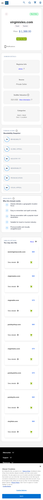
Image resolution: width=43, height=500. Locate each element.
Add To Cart (21, 39)
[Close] (40, 466)
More (32, 242)
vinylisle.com (13, 421)
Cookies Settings (21, 490)
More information (24, 100)
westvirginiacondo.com (16, 252)
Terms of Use (26, 471)
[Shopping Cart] (34, 2)
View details (12, 262)
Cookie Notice (7, 486)
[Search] (24, 2)
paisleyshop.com (14, 324)
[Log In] (39, 2)
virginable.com (13, 300)
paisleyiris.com (13, 397)
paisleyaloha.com (14, 373)
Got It (21, 496)
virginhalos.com (14, 349)
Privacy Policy (15, 482)
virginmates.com (14, 276)
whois (21, 69)
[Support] (29, 2)
